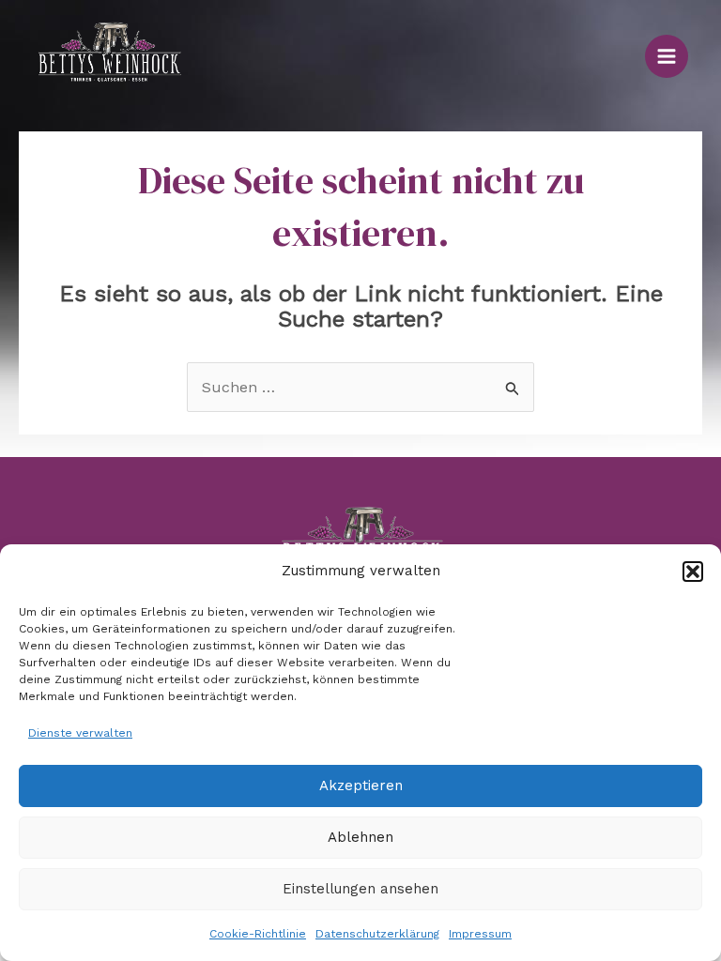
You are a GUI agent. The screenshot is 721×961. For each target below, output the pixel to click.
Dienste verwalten (80, 733)
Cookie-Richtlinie (257, 933)
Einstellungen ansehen (360, 888)
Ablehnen (360, 837)
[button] (692, 571)
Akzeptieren (361, 785)
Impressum (480, 933)
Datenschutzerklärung (377, 933)
